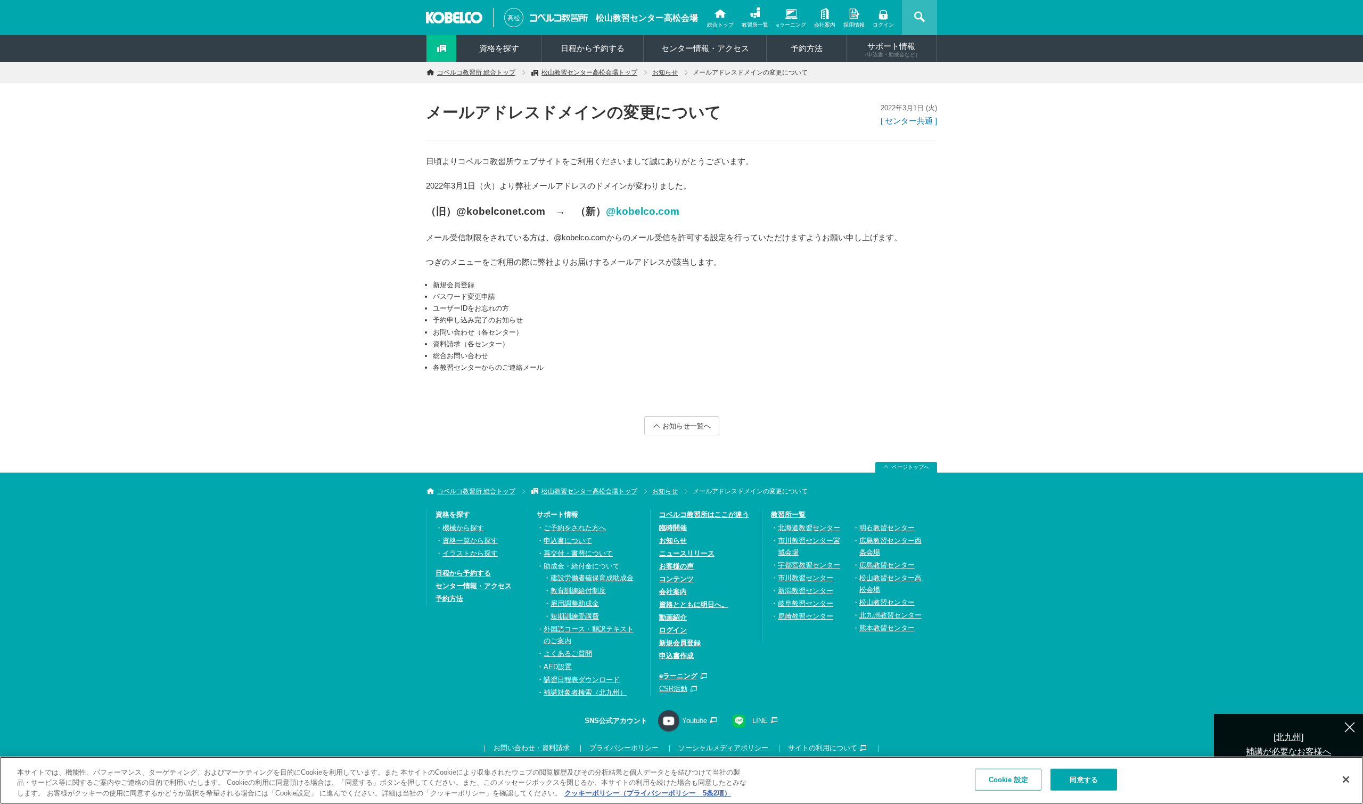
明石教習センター (887, 528)
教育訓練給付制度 (578, 591)
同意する (1084, 779)
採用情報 (854, 25)
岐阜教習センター (805, 603)
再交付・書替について (578, 553)
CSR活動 (673, 689)
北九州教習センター (890, 615)
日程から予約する (593, 48)
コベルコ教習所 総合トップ (476, 72)
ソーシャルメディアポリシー (723, 748)
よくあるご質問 (568, 653)
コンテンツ (676, 579)
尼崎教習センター (805, 616)
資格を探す (499, 48)
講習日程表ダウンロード (582, 680)
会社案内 (824, 25)
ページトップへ (910, 467)
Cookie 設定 (1008, 779)
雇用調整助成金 (575, 603)
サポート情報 (891, 50)
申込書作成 (676, 656)
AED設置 (558, 667)
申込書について (568, 541)
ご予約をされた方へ (575, 528)
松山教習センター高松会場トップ (589, 72)
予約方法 (807, 48)
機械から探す (463, 528)
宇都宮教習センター (809, 565)
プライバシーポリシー (624, 748)
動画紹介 (673, 617)
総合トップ (720, 25)
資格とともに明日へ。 (693, 604)
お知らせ (665, 72)
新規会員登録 (680, 643)
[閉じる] (1346, 779)
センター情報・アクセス (705, 48)
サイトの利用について (822, 748)
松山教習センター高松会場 (647, 17)
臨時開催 (673, 528)
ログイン (883, 25)
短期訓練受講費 (575, 616)
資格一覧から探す (470, 541)
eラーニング (791, 25)
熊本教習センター (887, 628)
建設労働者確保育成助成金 (592, 578)
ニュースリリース (687, 553)
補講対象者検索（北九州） (585, 692)
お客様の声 (676, 566)
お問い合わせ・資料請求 (532, 748)
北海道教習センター (809, 528)
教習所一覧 (755, 25)
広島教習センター (887, 565)
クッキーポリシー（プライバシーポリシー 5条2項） (647, 793)
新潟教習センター (805, 591)
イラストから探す (470, 553)
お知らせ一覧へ (686, 426)
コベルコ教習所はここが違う (704, 514)
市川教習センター (805, 578)
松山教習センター (887, 602)
